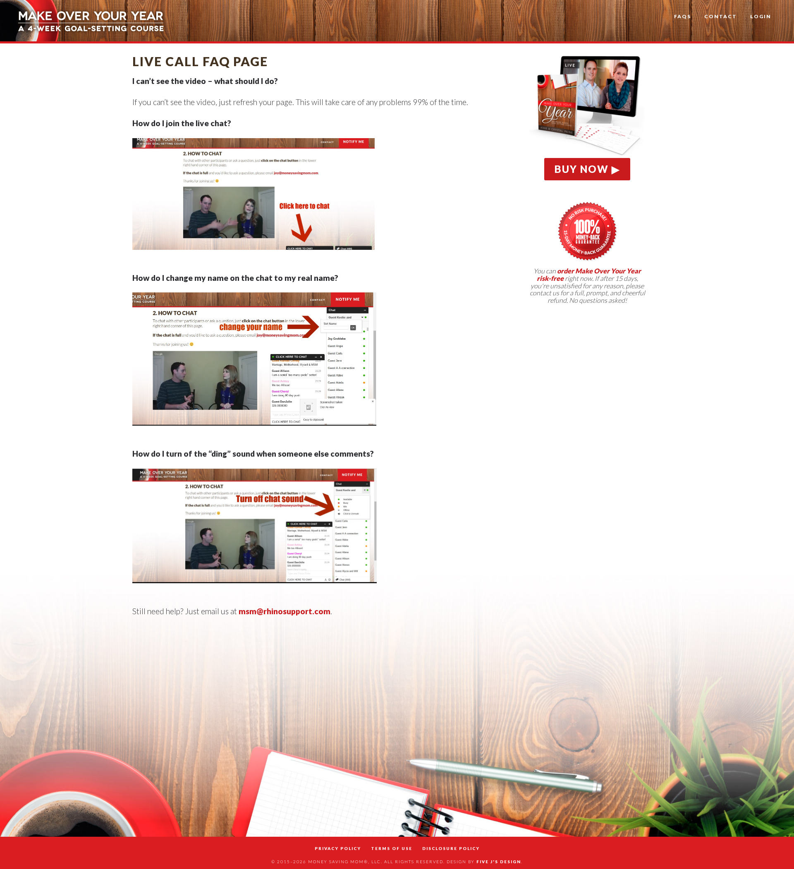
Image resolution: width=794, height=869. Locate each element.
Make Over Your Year (91, 20)
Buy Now (582, 169)
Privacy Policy (338, 848)
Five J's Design (498, 861)
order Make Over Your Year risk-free (589, 274)
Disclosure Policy (451, 848)
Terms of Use (391, 848)
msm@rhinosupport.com (284, 611)
